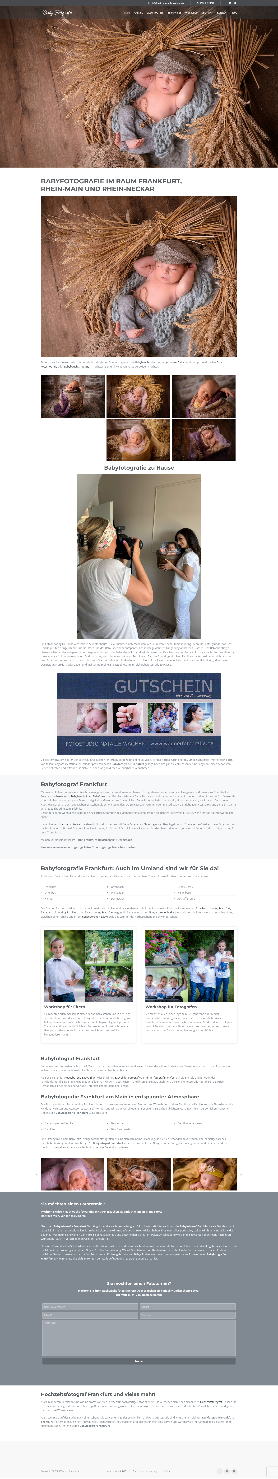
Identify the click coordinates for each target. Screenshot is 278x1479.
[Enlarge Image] (73, 396)
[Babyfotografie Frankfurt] (57, 13)
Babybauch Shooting (76, 366)
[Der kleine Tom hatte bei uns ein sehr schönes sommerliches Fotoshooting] (139, 1179)
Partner (167, 1471)
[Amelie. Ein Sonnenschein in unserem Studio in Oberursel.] (72, 1179)
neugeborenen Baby (94, 916)
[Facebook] (225, 3)
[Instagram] (230, 3)
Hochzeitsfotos (60, 796)
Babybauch (142, 362)
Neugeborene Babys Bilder (80, 1077)
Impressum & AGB (116, 1471)
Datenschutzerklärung (145, 1471)
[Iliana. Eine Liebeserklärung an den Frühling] (205, 1179)
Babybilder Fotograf (127, 1077)
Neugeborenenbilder (161, 912)
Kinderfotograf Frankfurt (160, 1077)
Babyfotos (99, 796)
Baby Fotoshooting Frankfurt (212, 908)
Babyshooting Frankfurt (99, 912)
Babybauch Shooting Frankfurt (59, 912)
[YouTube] (235, 3)
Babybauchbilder (81, 796)
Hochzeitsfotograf (70, 824)
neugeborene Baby (172, 362)
